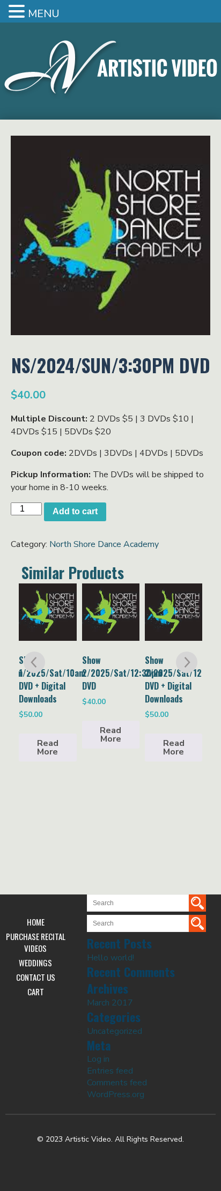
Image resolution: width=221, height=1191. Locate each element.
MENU (44, 13)
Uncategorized (114, 1031)
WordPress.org (115, 1094)
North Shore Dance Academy (104, 544)
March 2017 (110, 1003)
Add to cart (75, 511)
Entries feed (110, 1071)
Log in (98, 1059)
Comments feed (117, 1083)
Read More (47, 747)
